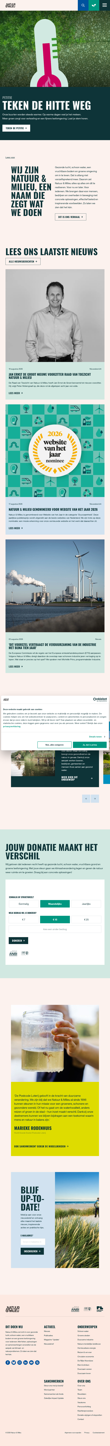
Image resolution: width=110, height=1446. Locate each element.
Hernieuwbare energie (87, 1348)
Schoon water (83, 1331)
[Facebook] (8, 1364)
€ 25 (86, 919)
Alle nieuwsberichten (21, 261)
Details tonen (95, 737)
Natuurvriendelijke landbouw (89, 1344)
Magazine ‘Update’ (51, 1339)
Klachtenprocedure (85, 1411)
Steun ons (82, 1398)
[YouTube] (31, 1364)
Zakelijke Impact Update (54, 1398)
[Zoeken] (83, 5)
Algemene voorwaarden (73, 1432)
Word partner (49, 1390)
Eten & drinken (83, 1365)
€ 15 (55, 919)
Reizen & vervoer (85, 1352)
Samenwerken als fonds (53, 1394)
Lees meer (14, 393)
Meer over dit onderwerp (69, 778)
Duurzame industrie (85, 1339)
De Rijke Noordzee (85, 1360)
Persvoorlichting (84, 1406)
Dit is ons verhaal (69, 217)
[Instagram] (19, 1364)
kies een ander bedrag (55, 929)
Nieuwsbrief (49, 1344)
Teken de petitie (15, 128)
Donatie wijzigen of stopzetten (90, 1415)
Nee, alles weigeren (54, 745)
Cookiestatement (98, 1432)
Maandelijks (55, 903)
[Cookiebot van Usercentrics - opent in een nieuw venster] (95, 700)
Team (80, 1390)
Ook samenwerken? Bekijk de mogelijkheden (40, 1146)
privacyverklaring (12, 726)
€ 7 (23, 919)
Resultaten (82, 1394)
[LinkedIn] (25, 1364)
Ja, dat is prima (90, 745)
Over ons (81, 1385)
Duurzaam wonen (85, 1369)
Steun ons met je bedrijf (53, 1385)
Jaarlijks (86, 903)
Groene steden (84, 1335)
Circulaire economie (86, 1356)
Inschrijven (31, 1251)
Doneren (17, 940)
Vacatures (82, 1402)
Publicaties (48, 1335)
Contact (81, 1419)
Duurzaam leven (84, 1373)
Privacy (86, 1432)
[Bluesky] (13, 1364)
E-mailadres (27, 1235)
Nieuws (47, 1331)
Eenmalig (24, 903)
